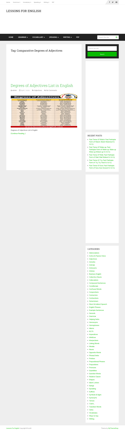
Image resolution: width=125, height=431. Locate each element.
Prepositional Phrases (97, 361)
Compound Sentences (97, 283)
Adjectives (38, 90)
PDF (53, 2)
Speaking (37, 2)
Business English (95, 274)
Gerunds (92, 313)
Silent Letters (94, 383)
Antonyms (93, 268)
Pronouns (92, 368)
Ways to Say (93, 416)
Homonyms (93, 322)
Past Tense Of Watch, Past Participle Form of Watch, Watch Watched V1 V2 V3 (102, 142)
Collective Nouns (95, 277)
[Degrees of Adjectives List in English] (44, 111)
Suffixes (92, 392)
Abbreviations (94, 253)
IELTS (91, 331)
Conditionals (93, 286)
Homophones (94, 325)
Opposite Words (95, 352)
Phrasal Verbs (94, 355)
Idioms (91, 328)
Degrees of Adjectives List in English (42, 85)
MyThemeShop (113, 428)
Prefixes (92, 358)
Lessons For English (23, 10)
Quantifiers (93, 371)
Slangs (91, 386)
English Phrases (95, 307)
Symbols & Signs (95, 395)
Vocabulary (26, 2)
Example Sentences (96, 310)
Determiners (93, 301)
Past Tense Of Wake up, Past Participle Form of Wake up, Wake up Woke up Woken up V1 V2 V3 (102, 149)
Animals (92, 265)
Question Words (95, 374)
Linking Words (94, 343)
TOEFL (91, 404)
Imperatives (93, 334)
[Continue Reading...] (18, 133)
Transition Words (95, 407)
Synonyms (93, 398)
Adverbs (92, 262)
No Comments (51, 90)
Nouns (91, 349)
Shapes (92, 380)
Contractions (93, 298)
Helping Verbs (94, 319)
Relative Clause (95, 377)
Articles (92, 271)
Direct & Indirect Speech (98, 304)
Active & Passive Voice (97, 256)
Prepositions (93, 364)
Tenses (91, 401)
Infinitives (92, 337)
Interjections (93, 340)
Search (117, 37)
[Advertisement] (101, 20)
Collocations (93, 280)
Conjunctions (94, 292)
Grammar (16, 2)
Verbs (91, 410)
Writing (46, 2)
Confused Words (95, 289)
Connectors (93, 295)
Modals (92, 346)
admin (14, 90)
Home (8, 2)
